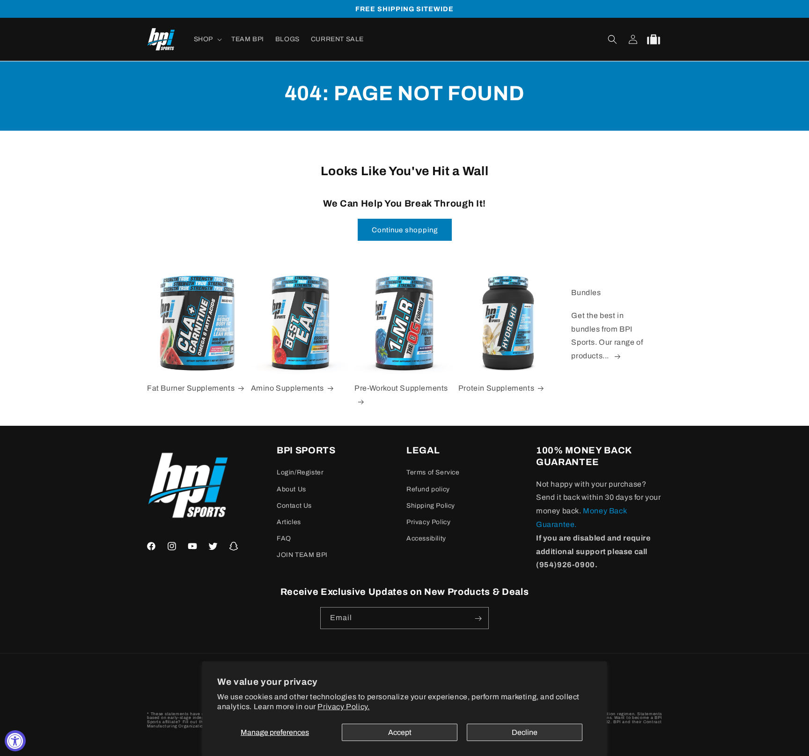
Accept (400, 732)
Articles (289, 522)
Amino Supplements (287, 388)
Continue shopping (405, 230)
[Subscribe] (478, 619)
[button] (207, 39)
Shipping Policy (430, 505)
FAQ (284, 538)
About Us (291, 489)
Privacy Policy (428, 522)
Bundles (586, 292)
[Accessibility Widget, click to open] (15, 740)
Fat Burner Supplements (191, 388)
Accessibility (426, 538)
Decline (524, 732)
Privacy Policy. (343, 707)
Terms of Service (433, 472)
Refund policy (428, 489)
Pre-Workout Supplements (401, 388)
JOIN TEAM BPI (302, 555)
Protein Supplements (496, 388)
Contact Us (294, 505)
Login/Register (300, 472)
